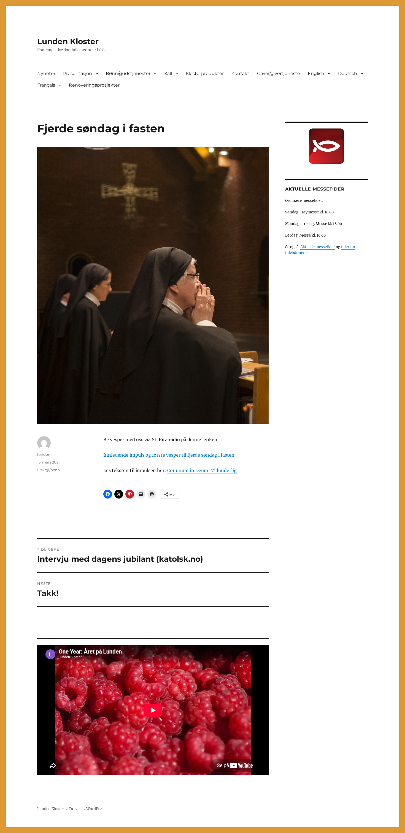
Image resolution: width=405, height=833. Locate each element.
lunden (43, 454)
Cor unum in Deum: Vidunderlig (202, 470)
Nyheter (46, 73)
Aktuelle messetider (317, 247)
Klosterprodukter (205, 73)
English (316, 73)
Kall (168, 73)
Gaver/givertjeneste (278, 73)
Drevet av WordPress (87, 809)
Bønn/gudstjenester (128, 73)
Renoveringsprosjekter (94, 85)
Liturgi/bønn (48, 470)
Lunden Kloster (68, 41)
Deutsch (347, 73)
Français (46, 85)
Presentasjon (77, 73)
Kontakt (240, 73)
